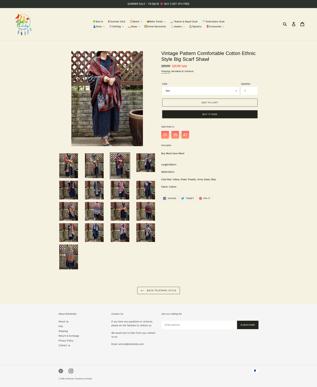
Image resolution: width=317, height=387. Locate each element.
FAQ (61, 326)
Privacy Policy (66, 340)
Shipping (165, 71)
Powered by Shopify (83, 378)
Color (164, 84)
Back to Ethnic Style (161, 290)
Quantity (245, 84)
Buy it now (210, 114)
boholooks (69, 378)
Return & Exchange (69, 336)
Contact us (64, 345)
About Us (64, 321)
